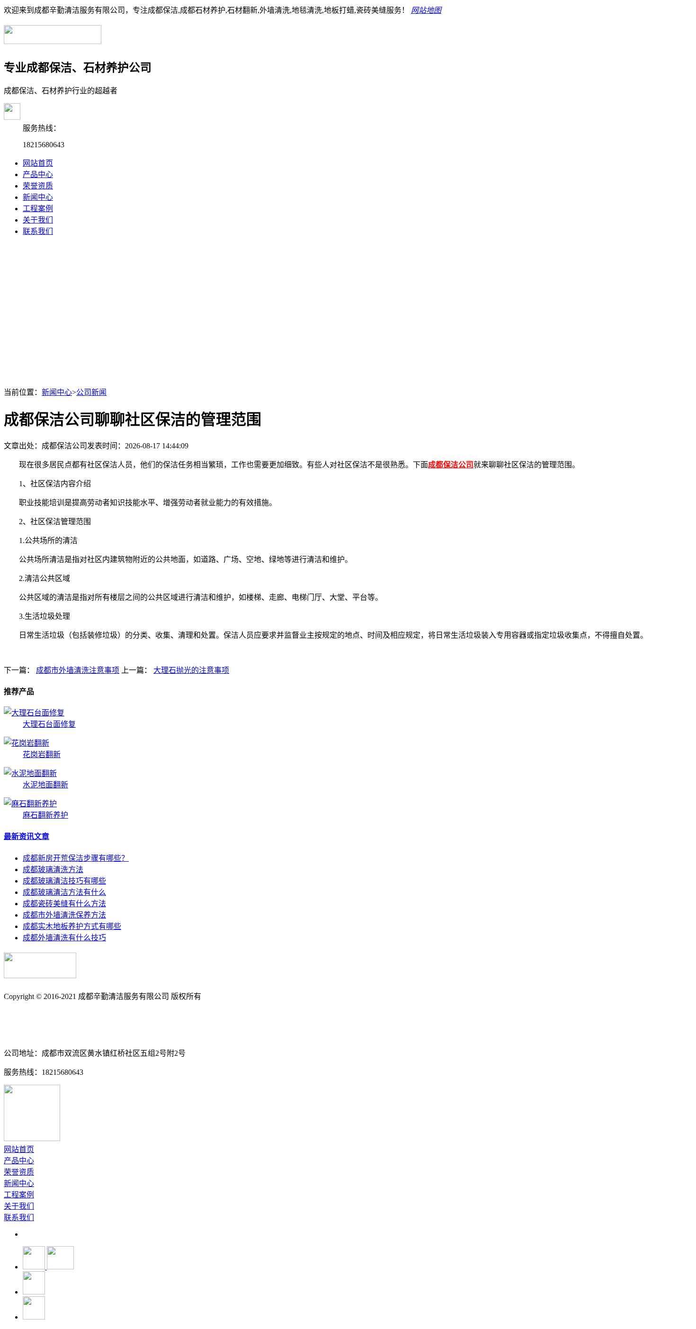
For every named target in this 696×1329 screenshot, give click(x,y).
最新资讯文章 (26, 836)
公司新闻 (91, 392)
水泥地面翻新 (45, 785)
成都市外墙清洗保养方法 (64, 915)
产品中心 (38, 174)
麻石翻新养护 (45, 815)
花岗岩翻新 (42, 754)
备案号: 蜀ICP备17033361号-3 (52, 1015)
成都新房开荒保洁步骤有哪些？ (76, 858)
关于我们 (38, 220)
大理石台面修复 (49, 724)
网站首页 (38, 163)
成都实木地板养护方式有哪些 (72, 926)
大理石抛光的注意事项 (191, 670)
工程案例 (38, 209)
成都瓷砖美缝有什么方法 (64, 904)
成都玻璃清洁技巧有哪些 (64, 881)
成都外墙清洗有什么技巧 (64, 938)
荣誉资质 (38, 186)
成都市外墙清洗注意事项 (77, 670)
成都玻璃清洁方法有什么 (64, 892)
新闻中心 (38, 197)
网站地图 (426, 10)
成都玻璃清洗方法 (53, 869)
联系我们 (38, 231)
